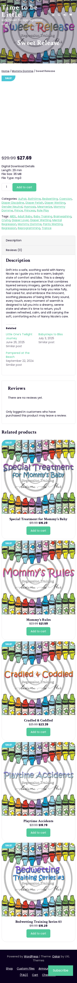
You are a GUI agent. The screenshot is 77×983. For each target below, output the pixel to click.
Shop (9, 969)
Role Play (43, 210)
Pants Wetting (53, 224)
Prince (18, 210)
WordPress (31, 956)
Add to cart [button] (38, 531)
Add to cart (24, 187)
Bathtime (34, 199)
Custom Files (26, 969)
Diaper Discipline (13, 203)
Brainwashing (62, 216)
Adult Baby (25, 216)
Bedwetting (50, 199)
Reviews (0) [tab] (14, 250)
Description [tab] (14, 240)
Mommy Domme (22, 71)
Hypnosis (30, 207)
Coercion (65, 199)
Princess (30, 210)
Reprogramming (29, 228)
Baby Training (43, 216)
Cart (35, 975)
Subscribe (60, 970)
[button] (64, 15)
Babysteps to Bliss (50, 334)
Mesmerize (44, 207)
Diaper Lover (20, 220)
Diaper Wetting (55, 203)
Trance (47, 228)
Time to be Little (20, 11)
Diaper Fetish (34, 203)
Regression (9, 228)
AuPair (22, 199)
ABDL (13, 216)
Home (5, 71)
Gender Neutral (12, 207)
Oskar (56, 956)
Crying (6, 220)
